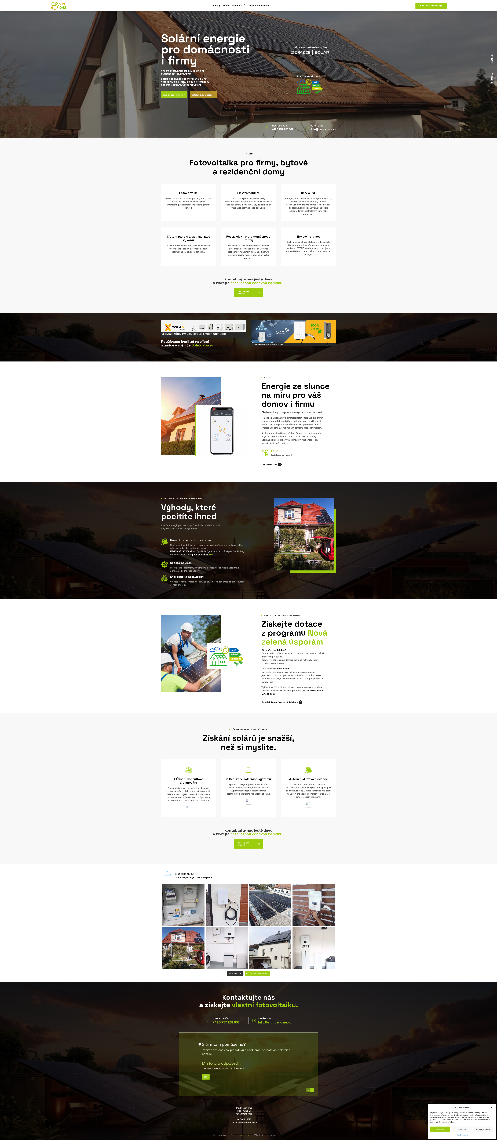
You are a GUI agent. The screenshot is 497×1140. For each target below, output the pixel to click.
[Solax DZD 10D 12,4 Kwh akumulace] (314, 948)
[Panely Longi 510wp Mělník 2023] (183, 948)
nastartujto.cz (247, 1135)
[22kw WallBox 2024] (314, 905)
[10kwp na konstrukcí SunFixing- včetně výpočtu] (270, 905)
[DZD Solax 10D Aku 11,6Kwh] (227, 948)
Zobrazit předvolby (483, 1129)
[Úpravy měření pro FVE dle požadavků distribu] (183, 905)
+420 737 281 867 (226, 1022)
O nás (226, 6)
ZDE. (211, 554)
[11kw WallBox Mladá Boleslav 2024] (227, 905)
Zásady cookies (461, 1135)
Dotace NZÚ (238, 6)
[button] (492, 1107)
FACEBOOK (492, 58)
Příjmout (440, 1129)
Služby (217, 6)
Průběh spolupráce (258, 6)
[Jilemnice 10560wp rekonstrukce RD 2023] (270, 948)
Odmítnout (461, 1129)
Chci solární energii (431, 5)
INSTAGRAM (492, 78)
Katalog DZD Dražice (204, 94)
